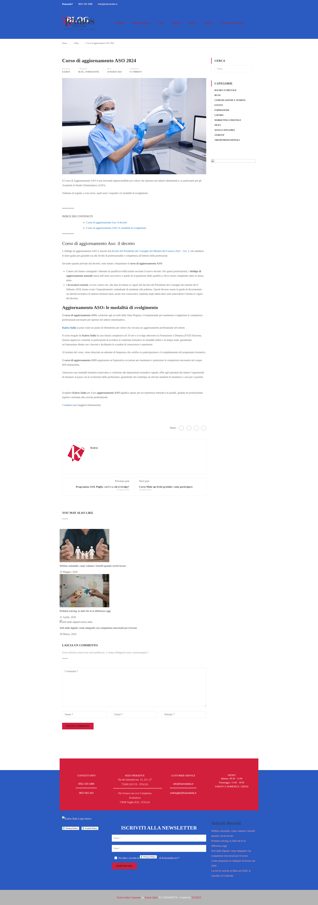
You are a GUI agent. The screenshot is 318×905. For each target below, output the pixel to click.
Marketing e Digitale (227, 120)
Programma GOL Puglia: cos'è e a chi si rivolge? (102, 486)
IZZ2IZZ (196, 897)
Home (64, 43)
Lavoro (218, 115)
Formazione (141, 23)
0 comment (136, 72)
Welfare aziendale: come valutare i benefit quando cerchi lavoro (93, 565)
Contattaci (67, 405)
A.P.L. (161, 23)
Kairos (120, 23)
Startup (219, 135)
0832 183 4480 (85, 4)
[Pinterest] (196, 428)
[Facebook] (181, 428)
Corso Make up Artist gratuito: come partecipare (166, 486)
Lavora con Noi (232, 23)
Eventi (208, 23)
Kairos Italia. (151, 897)
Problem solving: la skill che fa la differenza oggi (85, 611)
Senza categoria (224, 130)
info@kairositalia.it (107, 4)
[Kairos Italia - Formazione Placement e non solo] (78, 25)
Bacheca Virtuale (225, 90)
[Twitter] (188, 428)
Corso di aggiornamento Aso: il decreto (106, 222)
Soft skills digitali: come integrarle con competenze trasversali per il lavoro (98, 628)
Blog (192, 23)
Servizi (177, 23)
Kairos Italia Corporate (129, 897)
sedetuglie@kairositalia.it (183, 792)
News (217, 125)
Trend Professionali (227, 140)
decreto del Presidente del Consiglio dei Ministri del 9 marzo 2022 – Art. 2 (150, 251)
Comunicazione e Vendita (229, 100)
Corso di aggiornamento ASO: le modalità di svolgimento (116, 228)
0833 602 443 (86, 792)
